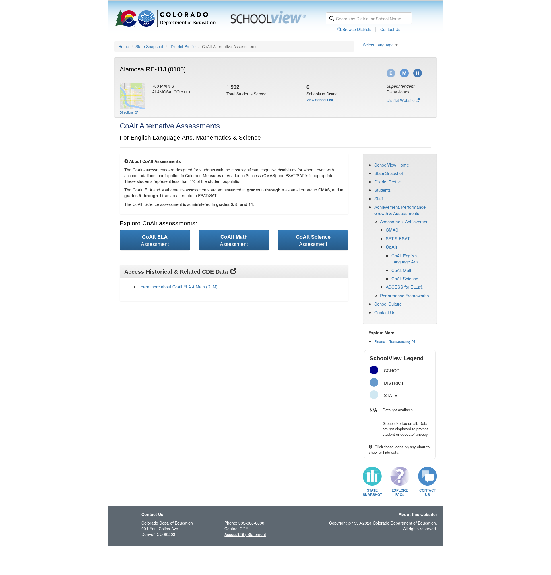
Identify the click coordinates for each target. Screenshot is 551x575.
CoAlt (391, 247)
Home (123, 46)
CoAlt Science (404, 278)
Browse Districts (356, 29)
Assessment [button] (155, 240)
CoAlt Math (401, 270)
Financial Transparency (392, 341)
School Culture (388, 304)
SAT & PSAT (398, 238)
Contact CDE (236, 528)
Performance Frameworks (404, 295)
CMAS (392, 230)
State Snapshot (149, 46)
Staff (378, 198)
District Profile (183, 46)
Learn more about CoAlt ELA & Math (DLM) (178, 287)
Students (382, 190)
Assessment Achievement (405, 221)
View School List (319, 99)
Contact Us (390, 29)
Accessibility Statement (245, 534)
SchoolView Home (391, 165)
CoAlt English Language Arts (405, 259)
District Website (401, 100)
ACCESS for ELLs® (404, 287)
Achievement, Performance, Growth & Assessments (400, 210)
